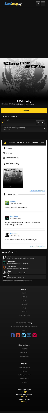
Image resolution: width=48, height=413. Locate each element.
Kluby (24, 308)
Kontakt (24, 371)
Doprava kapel (24, 356)
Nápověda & (24, 367)
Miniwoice (13, 234)
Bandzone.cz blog (24, 315)
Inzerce (24, 330)
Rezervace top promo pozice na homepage (24, 326)
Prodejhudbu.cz (24, 352)
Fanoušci (24, 304)
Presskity (24, 349)
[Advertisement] (24, 33)
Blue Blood (14, 216)
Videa (24, 300)
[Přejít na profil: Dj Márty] (7, 203)
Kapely (24, 293)
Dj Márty (13, 201)
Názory (35, 143)
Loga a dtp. (24, 382)
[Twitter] (24, 335)
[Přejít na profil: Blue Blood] (7, 218)
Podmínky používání (24, 375)
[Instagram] (29, 335)
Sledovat (26, 111)
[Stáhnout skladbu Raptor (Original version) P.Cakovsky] (44, 128)
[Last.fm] (34, 335)
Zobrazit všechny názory (37, 246)
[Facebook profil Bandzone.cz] (13, 335)
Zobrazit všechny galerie (37, 191)
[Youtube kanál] (18, 335)
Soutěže (24, 311)
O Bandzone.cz (24, 378)
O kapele (20, 143)
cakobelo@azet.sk (12, 158)
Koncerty (24, 297)
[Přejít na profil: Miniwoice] (7, 235)
